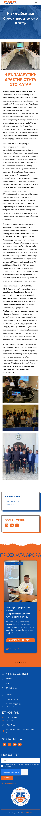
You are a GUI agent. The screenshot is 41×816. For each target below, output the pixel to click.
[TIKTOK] (20, 744)
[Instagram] (17, 525)
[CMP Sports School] (10, 2)
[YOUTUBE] (15, 744)
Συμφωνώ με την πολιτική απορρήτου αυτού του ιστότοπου (21, 765)
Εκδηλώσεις (12, 501)
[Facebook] (6, 525)
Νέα (8, 504)
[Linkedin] (12, 525)
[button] (1, 609)
